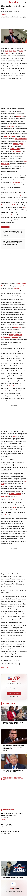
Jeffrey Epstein (6, 337)
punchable (5, 515)
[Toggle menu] (2, 2)
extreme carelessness (9, 215)
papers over (17, 327)
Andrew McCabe (10, 136)
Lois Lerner (20, 116)
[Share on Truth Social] (5, 664)
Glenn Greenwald (15, 386)
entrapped (20, 286)
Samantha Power (21, 139)
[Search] (25, 2)
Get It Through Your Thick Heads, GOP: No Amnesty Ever (12, 814)
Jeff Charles (5, 750)
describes (4, 391)
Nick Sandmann (15, 500)
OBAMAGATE (13, 670)
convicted (4, 496)
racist (14, 507)
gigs (24, 207)
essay (15, 436)
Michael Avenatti (15, 494)
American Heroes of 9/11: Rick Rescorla (13, 877)
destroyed (4, 185)
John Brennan (17, 151)
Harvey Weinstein (15, 335)
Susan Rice (10, 126)
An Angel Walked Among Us (10, 831)
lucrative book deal (8, 205)
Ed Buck (15, 337)
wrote (8, 53)
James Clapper (18, 144)
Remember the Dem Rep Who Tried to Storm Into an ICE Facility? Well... (13, 723)
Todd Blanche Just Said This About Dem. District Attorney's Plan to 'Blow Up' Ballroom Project (13, 747)
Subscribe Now (14, 696)
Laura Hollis (4, 12)
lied (2, 286)
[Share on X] (2, 664)
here (6, 51)
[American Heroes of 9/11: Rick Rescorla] (14, 868)
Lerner (17, 182)
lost (13, 182)
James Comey (15, 149)
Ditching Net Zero (7, 825)
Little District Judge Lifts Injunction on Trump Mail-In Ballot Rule (13, 771)
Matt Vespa (5, 726)
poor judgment (19, 195)
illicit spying (21, 283)
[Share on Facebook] (9, 664)
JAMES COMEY (4, 670)
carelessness (6, 195)
